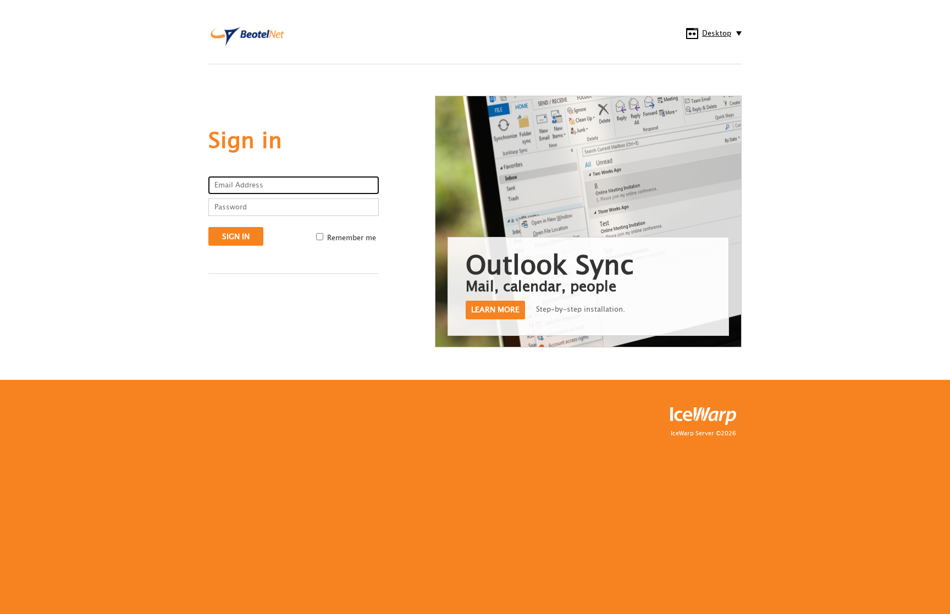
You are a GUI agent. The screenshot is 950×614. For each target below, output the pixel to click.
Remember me (351, 238)
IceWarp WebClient (252, 36)
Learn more (495, 309)
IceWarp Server (692, 433)
